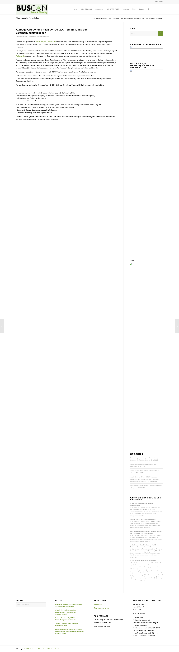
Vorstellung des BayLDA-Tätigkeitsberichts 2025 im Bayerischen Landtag (68, 605)
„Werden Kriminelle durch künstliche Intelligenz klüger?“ (66, 624)
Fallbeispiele (20, 56)
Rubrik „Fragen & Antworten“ (46, 41)
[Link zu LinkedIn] (158, 9)
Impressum (98, 604)
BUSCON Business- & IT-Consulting (35, 649)
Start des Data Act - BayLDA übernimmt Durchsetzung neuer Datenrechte (67, 619)
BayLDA (59, 601)
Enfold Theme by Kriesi (53, 649)
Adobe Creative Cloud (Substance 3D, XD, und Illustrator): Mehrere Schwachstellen (144, 546)
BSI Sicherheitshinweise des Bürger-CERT (145, 499)
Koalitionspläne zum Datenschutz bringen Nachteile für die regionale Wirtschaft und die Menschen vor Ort (69, 631)
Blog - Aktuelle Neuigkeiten (27, 18)
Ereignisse (33, 36)
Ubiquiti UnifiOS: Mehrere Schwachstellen (143, 519)
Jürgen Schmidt (44, 36)
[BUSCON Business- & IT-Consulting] (32, 9)
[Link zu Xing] (161, 9)
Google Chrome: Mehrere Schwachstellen (143, 561)
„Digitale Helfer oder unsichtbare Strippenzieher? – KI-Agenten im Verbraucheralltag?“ (65, 612)
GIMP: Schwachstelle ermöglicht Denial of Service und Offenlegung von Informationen (145, 532)
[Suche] (148, 9)
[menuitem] (76, 9)
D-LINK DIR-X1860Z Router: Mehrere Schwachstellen (141, 505)
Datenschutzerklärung (101, 608)
